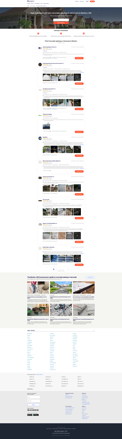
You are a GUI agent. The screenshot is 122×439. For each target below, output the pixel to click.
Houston (74, 352)
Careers (83, 410)
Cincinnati (52, 364)
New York (52, 354)
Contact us (84, 415)
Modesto (29, 343)
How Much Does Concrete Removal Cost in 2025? (59, 320)
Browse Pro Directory (68, 396)
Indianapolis (29, 369)
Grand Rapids (52, 342)
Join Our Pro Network (68, 409)
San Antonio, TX (81, 383)
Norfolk (74, 357)
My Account (84, 394)
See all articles (90, 277)
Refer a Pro (84, 399)
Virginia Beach (75, 361)
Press (83, 412)
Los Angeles (29, 342)
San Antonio (75, 354)
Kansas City (52, 347)
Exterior (32, 3)
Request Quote (79, 58)
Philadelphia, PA (33, 383)
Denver (28, 352)
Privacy (55, 431)
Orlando (28, 362)
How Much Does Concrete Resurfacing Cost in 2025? (83, 320)
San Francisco (30, 349)
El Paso (74, 349)
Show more (82, 72)
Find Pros (66, 394)
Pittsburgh (75, 338)
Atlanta (28, 366)
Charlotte (52, 357)
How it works (84, 407)
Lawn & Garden (37, 3)
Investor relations (85, 413)
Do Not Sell (61, 431)
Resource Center (85, 397)
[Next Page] (71, 269)
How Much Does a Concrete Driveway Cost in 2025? (60, 297)
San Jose (29, 350)
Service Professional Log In (69, 407)
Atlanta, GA (32, 376)
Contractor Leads (68, 412)
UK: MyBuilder (74, 428)
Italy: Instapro (61, 428)
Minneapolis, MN (49, 381)
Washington (29, 355)
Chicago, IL (64, 376)
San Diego (29, 347)
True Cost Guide (84, 396)
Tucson (28, 337)
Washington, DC (81, 386)
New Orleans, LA (65, 381)
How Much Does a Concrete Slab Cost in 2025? (83, 297)
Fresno (28, 338)
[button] (46, 77)
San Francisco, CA (49, 386)
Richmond (75, 359)
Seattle (74, 362)
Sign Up (92, 1)
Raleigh (51, 361)
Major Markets (31, 330)
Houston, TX (48, 379)
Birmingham (29, 333)
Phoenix (28, 335)
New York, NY (80, 381)
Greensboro (52, 359)
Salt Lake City (75, 355)
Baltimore (52, 337)
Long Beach (29, 340)
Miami (28, 361)
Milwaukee (75, 366)
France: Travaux (49, 428)
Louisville (52, 333)
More (41, 3)
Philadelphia (75, 337)
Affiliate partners (85, 418)
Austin (74, 345)
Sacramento (29, 345)
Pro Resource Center (68, 410)
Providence (75, 340)
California (58, 431)
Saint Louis (52, 349)
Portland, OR (48, 383)
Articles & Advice (46, 3)
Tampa (28, 364)
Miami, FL (79, 379)
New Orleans (52, 335)
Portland (74, 333)
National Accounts (68, 413)
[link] (61, 48)
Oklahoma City (53, 369)
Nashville (74, 343)
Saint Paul (52, 345)
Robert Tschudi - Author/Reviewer (33, 295)
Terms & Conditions (67, 433)
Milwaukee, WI (32, 381)
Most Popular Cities (31, 374)
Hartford (29, 354)
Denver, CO (32, 379)
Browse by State (39, 374)
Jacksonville (29, 359)
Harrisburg (75, 335)
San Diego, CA (32, 386)
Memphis (74, 342)
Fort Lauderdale (30, 357)
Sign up (33, 404)
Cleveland (52, 366)
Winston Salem (53, 362)
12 (68, 269)
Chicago (29, 367)
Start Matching (61, 22)
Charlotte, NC (48, 376)
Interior (28, 3)
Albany (51, 352)
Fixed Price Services (68, 397)
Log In (87, 1)
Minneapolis (52, 343)
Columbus (52, 367)
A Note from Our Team (85, 402)
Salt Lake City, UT (65, 383)
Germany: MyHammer (55, 428)
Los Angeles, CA (65, 379)
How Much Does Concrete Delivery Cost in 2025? (37, 297)
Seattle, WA (64, 386)
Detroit (51, 340)
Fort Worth (75, 350)
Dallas (74, 347)
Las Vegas (52, 350)
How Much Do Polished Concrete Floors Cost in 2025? (38, 320)
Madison (74, 364)
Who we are (84, 409)
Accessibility (66, 431)
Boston (51, 338)
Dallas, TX (79, 376)
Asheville (51, 355)
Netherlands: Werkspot (67, 428)
